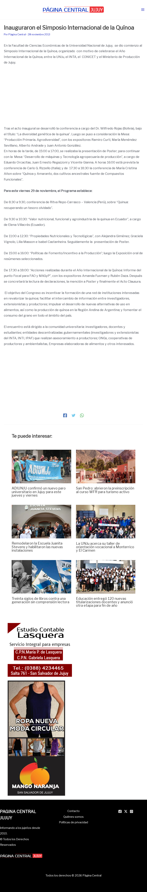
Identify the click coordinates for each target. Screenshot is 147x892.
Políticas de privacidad (73, 822)
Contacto (73, 811)
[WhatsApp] (82, 415)
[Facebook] (65, 415)
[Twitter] (73, 415)
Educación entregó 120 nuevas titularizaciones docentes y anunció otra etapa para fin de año (104, 601)
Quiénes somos (73, 817)
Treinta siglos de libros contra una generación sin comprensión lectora (40, 600)
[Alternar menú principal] (142, 9)
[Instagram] (131, 811)
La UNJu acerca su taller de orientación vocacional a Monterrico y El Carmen (105, 546)
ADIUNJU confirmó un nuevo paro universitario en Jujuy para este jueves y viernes (39, 491)
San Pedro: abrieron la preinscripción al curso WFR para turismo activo (105, 490)
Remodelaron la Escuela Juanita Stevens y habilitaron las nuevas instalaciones (37, 546)
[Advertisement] (73, 97)
